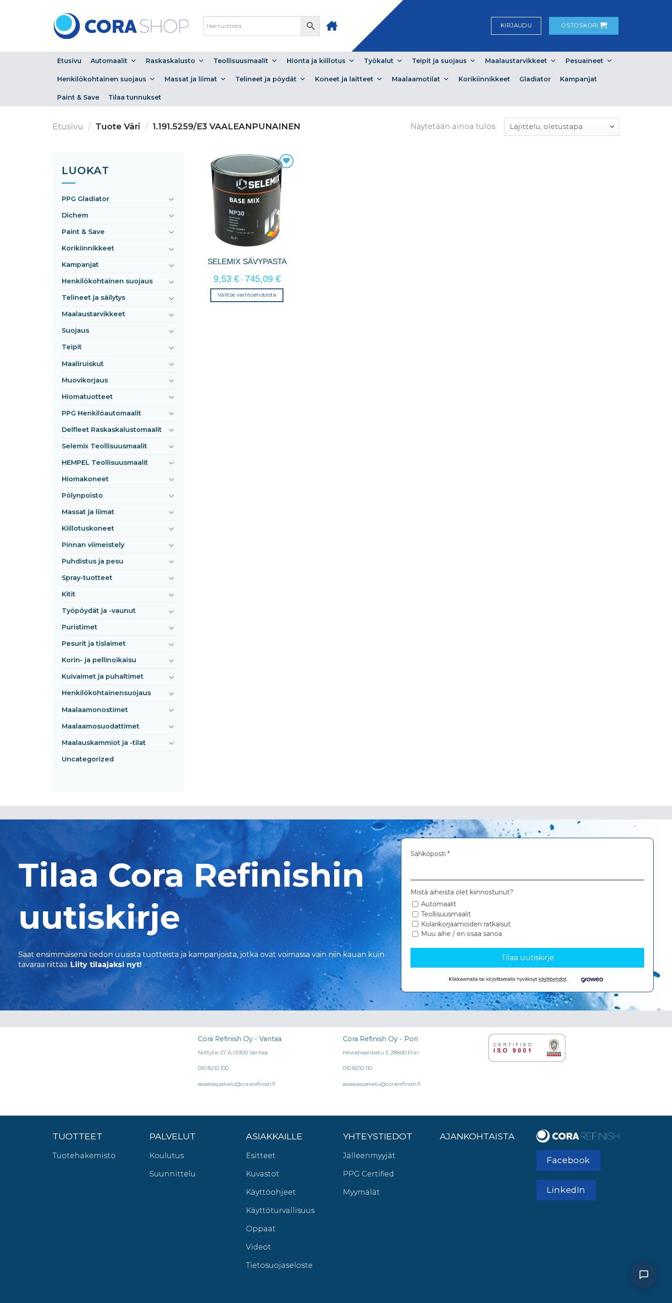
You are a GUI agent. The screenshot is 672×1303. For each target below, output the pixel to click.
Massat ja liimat (191, 79)
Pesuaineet (584, 61)
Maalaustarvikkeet (516, 61)
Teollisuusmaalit (240, 61)
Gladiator (535, 79)
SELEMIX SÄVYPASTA (247, 261)
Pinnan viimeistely (93, 545)
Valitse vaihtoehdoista (247, 295)
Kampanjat (578, 79)
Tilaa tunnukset (134, 97)
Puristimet (79, 627)
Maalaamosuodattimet (100, 726)
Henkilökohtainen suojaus (101, 79)
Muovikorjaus (85, 380)
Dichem (75, 215)
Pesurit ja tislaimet (94, 643)
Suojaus (75, 330)
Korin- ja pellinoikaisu (99, 660)
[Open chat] (643, 1274)
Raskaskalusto (170, 61)
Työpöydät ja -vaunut (99, 610)
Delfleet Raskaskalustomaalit (112, 429)
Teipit (72, 347)
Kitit (68, 594)
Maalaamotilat (416, 79)
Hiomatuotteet (87, 397)
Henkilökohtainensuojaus (106, 693)
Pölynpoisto (82, 495)
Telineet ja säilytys (93, 297)
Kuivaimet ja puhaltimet (103, 676)
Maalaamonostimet (95, 710)
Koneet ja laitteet (344, 79)
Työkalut (379, 61)
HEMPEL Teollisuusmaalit (105, 462)
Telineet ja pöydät (266, 79)
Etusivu (69, 61)
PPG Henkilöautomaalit (101, 413)
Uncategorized (88, 759)
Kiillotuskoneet (88, 528)
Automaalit (109, 61)
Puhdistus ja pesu (92, 561)
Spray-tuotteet (87, 578)
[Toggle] (171, 198)
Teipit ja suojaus (439, 61)
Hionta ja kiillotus (316, 61)
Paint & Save (78, 97)
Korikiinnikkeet (484, 79)
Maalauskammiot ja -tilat (104, 743)
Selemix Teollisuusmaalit (104, 446)
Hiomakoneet (85, 479)
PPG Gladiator (85, 199)
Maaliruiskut (83, 364)
